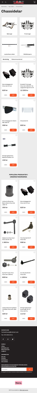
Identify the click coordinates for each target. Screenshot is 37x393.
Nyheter (3, 358)
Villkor (3, 346)
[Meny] (2, 2)
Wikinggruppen (24, 390)
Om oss (3, 356)
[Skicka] (29, 369)
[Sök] (5, 2)
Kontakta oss (5, 347)
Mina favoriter (5, 349)
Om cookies (4, 361)
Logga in (3, 351)
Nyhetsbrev (4, 359)
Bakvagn (9, 34)
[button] (13, 95)
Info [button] (5, 95)
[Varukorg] (34, 2)
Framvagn (27, 34)
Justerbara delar (9, 54)
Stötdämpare (28, 54)
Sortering (6, 59)
